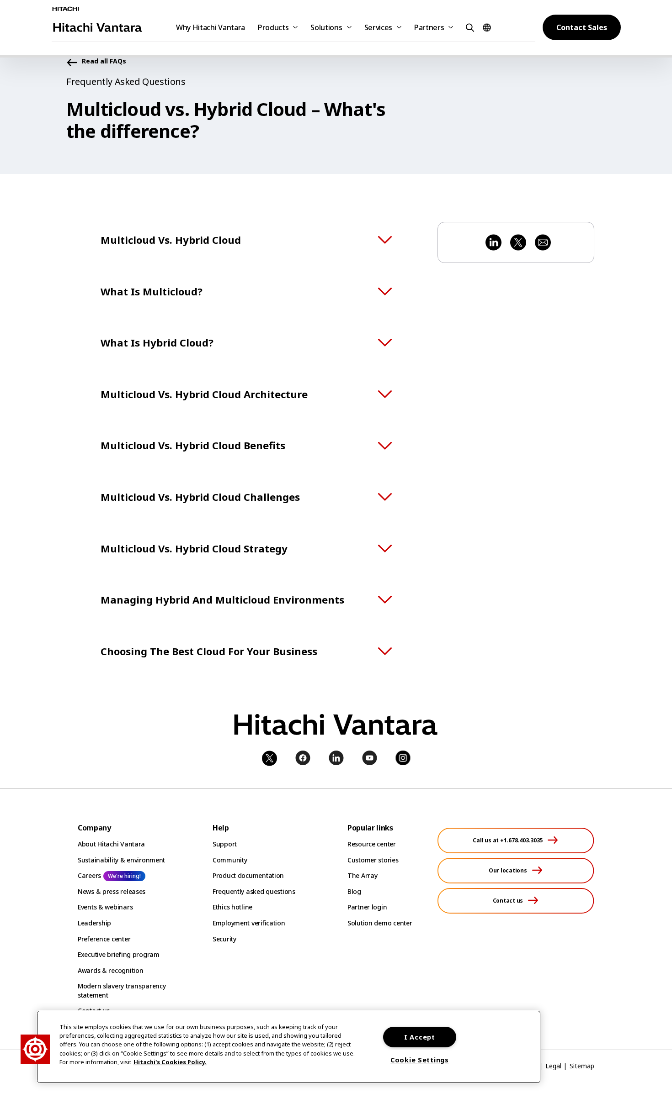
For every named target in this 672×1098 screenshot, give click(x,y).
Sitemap (582, 1065)
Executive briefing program (119, 954)
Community (230, 860)
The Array (362, 875)
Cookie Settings (419, 1060)
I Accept (419, 1037)
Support (225, 844)
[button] (468, 27)
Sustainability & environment (121, 860)
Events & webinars (105, 907)
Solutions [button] (326, 27)
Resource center (371, 844)
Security (224, 939)
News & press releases (111, 891)
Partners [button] (429, 27)
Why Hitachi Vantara (210, 27)
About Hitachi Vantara (111, 844)
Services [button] (378, 27)
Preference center (104, 939)
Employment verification (249, 923)
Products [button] (273, 27)
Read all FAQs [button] (104, 61)
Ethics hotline (232, 907)
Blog (354, 891)
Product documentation (248, 875)
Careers (89, 875)
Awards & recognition (110, 970)
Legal (553, 1065)
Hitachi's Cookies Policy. (170, 1062)
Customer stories (373, 860)
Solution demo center (379, 923)
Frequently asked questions (254, 891)
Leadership (94, 923)
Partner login (367, 907)
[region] (289, 1046)
